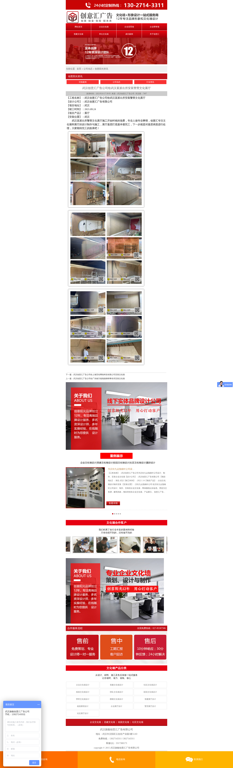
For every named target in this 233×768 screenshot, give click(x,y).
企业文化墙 (104, 27)
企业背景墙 (129, 27)
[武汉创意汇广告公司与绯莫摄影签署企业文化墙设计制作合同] (143, 545)
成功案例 (129, 34)
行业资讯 (150, 82)
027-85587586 (159, 628)
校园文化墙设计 (82, 692)
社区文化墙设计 (150, 685)
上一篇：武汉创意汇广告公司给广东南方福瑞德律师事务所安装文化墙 (95, 378)
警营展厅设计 (150, 706)
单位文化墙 (104, 34)
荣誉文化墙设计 (82, 699)
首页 (79, 69)
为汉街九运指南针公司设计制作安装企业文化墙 (131, 469)
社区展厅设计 (82, 713)
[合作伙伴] (72, 545)
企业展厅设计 (116, 706)
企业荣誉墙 (154, 27)
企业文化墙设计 (82, 685)
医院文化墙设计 (150, 692)
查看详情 (113, 503)
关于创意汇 (154, 34)
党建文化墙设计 (116, 685)
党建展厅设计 (150, 699)
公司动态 (88, 69)
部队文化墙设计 (116, 692)
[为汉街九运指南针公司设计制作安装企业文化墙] (85, 488)
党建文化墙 (78, 34)
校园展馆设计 (82, 706)
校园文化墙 (123, 722)
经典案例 (83, 82)
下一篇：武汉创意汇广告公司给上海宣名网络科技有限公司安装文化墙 (95, 374)
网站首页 (78, 27)
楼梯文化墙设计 (116, 699)
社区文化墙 (137, 722)
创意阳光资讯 (101, 69)
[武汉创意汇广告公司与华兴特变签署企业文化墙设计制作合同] (119, 550)
